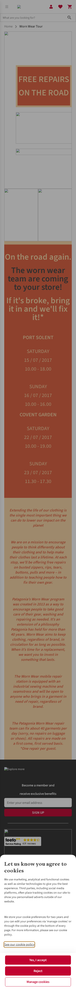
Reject (38, 971)
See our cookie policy (19, 944)
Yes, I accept (38, 960)
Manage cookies (38, 982)
